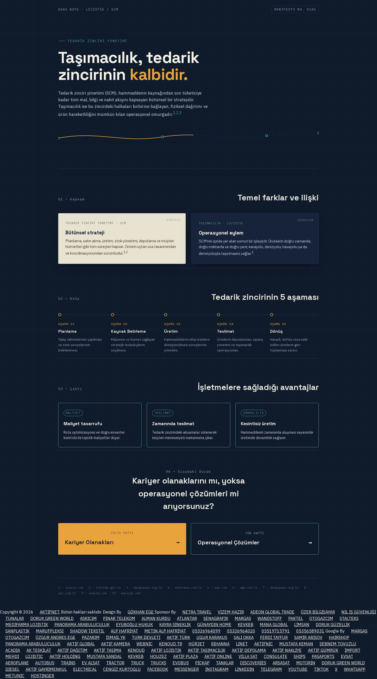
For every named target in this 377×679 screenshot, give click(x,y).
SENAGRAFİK (215, 618)
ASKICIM (88, 618)
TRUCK (137, 662)
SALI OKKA (244, 637)
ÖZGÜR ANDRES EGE (55, 637)
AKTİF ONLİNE (218, 656)
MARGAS (243, 618)
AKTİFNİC (263, 643)
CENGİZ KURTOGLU (122, 669)
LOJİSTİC (34, 656)
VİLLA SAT (248, 656)
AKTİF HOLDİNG (64, 656)
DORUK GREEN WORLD (52, 618)
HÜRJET (196, 643)
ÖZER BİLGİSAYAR (318, 612)
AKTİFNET (49, 612)
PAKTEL (295, 618)
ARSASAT (281, 662)
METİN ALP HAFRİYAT (165, 631)
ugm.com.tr (248, 587)
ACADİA (12, 650)
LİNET (242, 643)
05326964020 (241, 631)
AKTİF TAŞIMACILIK (206, 650)
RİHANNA (220, 643)
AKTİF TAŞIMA (107, 650)
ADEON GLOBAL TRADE (272, 612)
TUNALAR (14, 618)
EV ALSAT (91, 662)
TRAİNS (68, 662)
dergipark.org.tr (148, 587)
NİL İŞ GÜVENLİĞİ (358, 612)
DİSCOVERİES (253, 662)
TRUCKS (158, 662)
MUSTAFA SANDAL (104, 656)
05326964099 (206, 631)
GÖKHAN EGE (141, 612)
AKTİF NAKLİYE (287, 650)
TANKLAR (225, 662)
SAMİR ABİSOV (308, 637)
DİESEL (12, 669)
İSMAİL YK (115, 637)
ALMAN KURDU (156, 618)
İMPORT (352, 650)
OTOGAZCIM (321, 618)
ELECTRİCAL (85, 669)
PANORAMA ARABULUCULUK (82, 624)
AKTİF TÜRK (178, 637)
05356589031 (310, 631)
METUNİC (14, 675)
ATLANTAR (187, 618)
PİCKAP (202, 662)
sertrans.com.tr (188, 587)
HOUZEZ (158, 656)
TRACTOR (115, 662)
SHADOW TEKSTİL (87, 631)
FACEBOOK (157, 669)
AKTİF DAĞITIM (72, 650)
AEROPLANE (17, 662)
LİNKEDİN (244, 669)
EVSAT (347, 656)
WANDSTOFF (269, 618)
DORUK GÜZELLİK (333, 624)
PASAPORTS (323, 656)
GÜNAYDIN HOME (214, 624)
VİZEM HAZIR (231, 612)
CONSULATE (275, 656)
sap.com (220, 587)
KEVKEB (245, 624)
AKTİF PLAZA (185, 656)
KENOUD (136, 650)
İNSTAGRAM (217, 669)
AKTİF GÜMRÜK (323, 650)
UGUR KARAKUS (211, 637)
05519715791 (276, 631)
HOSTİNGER (42, 675)
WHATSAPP (354, 669)
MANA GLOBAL (274, 624)
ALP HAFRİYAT (124, 631)
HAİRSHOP (339, 637)
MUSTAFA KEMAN (296, 643)
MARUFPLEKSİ (50, 631)
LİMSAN (301, 624)
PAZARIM (91, 637)
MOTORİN (305, 662)
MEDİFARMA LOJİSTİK (26, 624)
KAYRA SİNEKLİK (175, 624)
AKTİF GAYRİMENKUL (46, 669)
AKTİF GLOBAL (81, 643)
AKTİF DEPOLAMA (249, 650)
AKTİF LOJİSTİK (166, 650)
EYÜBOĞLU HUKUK (134, 624)
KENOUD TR (170, 643)
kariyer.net (131, 593)
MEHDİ (12, 656)
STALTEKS (349, 618)
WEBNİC (144, 643)
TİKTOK (321, 669)
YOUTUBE (297, 669)
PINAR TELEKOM (119, 618)
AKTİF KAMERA (115, 643)
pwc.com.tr (67, 593)
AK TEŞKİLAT (38, 650)
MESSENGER (186, 669)
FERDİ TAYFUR (274, 637)
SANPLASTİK (17, 631)
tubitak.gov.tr (108, 587)
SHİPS (299, 656)
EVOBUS (181, 662)
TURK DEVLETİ (146, 637)
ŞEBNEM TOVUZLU (338, 643)
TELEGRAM (271, 669)
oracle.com (74, 587)
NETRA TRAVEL (196, 612)
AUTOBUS (44, 662)
